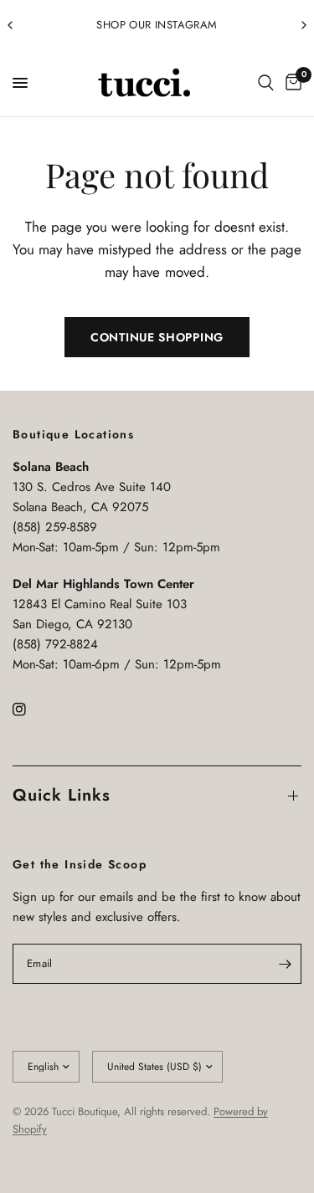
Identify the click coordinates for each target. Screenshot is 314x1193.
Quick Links (62, 795)
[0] (290, 82)
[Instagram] (31, 709)
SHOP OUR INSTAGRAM (156, 25)
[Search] (266, 82)
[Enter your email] (284, 964)
